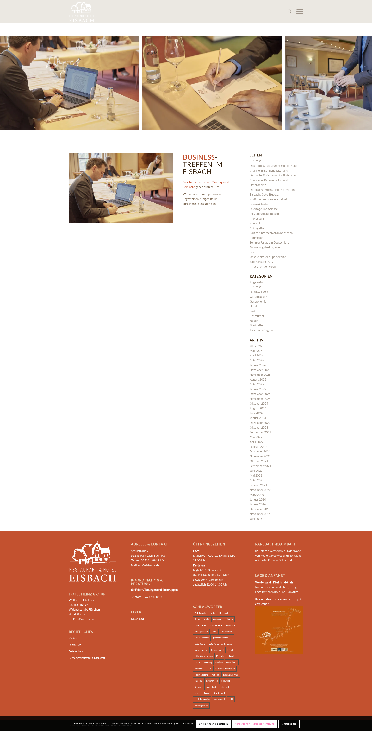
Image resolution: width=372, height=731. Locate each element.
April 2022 (257, 442)
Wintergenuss (201, 705)
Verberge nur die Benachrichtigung (254, 723)
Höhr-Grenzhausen (204, 656)
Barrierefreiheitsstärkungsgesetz (87, 657)
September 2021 (260, 466)
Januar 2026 (258, 365)
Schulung (225, 680)
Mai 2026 (256, 350)
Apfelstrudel (200, 613)
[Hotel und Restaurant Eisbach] (81, 11)
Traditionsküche (202, 699)
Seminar (198, 687)
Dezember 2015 (260, 509)
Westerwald (219, 699)
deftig (213, 613)
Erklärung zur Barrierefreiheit (269, 199)
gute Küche (200, 644)
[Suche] (289, 11)
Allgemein (256, 282)
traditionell (219, 693)
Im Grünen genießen (263, 266)
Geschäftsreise (202, 637)
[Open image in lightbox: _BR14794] (277, 125)
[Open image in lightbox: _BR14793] (135, 125)
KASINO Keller (78, 604)
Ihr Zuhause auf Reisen (264, 213)
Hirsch (230, 650)
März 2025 (257, 384)
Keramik (220, 656)
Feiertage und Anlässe (264, 209)
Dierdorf (217, 619)
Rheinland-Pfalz (230, 674)
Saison (254, 320)
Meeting (208, 662)
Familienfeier (216, 625)
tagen (197, 693)
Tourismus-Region (261, 330)
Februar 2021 (258, 485)
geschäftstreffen (220, 637)
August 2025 (258, 379)
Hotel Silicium (77, 614)
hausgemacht (217, 650)
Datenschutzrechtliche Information (272, 189)
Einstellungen (289, 723)
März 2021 (257, 480)
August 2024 (258, 408)
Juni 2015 (256, 518)
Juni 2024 (256, 413)
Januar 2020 (258, 499)
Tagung (207, 693)
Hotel (253, 306)
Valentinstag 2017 (262, 261)
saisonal (198, 680)
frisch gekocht (201, 631)
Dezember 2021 (260, 451)
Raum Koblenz (201, 674)
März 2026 (257, 360)
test (252, 252)
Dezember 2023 (260, 422)
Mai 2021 (256, 475)
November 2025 (260, 374)
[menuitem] (289, 11)
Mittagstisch (258, 228)
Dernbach (223, 613)
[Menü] (298, 11)
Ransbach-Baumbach (225, 668)
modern (219, 662)
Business (255, 161)
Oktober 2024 (259, 403)
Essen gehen (200, 625)
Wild (230, 699)
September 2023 (260, 432)
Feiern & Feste (259, 204)
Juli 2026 (256, 346)
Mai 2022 (256, 437)
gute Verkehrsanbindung (220, 644)
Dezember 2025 (260, 370)
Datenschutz (258, 185)
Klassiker (232, 656)
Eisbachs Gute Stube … (264, 194)
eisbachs (229, 619)
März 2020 (257, 494)
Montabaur (231, 662)
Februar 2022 (258, 446)
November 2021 (260, 456)
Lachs (197, 662)
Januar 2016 (258, 504)
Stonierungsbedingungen (265, 247)
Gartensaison (258, 296)
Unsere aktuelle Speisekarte (268, 257)
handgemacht (201, 650)
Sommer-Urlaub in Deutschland (269, 242)
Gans (214, 631)
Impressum (257, 218)
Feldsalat (230, 625)
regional (216, 674)
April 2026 (257, 355)
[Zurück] (9, 83)
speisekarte (211, 687)
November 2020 (260, 489)
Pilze (209, 668)
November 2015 (260, 514)
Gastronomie (258, 301)
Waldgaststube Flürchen (84, 609)
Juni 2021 (256, 470)
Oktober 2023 (259, 427)
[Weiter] (363, 83)
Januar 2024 (258, 418)
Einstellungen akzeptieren (213, 723)
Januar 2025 (258, 389)
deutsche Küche (202, 619)
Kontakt (255, 223)
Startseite (256, 325)
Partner (255, 311)
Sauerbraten (212, 680)
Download (137, 618)
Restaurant (257, 315)
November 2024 (260, 398)
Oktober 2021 (259, 461)
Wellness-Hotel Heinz (83, 600)
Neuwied (199, 668)
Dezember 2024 (260, 393)
